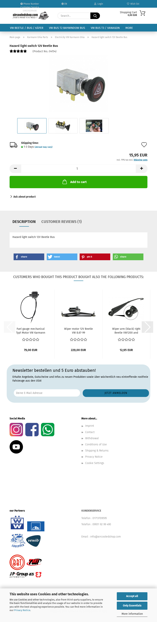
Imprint (89, 425)
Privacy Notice (22, 610)
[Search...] (95, 15)
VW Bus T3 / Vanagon (105, 28)
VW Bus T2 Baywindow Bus (67, 28)
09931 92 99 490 (101, 524)
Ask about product (24, 196)
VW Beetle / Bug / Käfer (26, 28)
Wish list (134, 3)
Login (99, 3)
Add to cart (78, 182)
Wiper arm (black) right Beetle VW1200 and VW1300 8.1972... (126, 331)
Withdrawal (92, 438)
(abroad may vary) (43, 147)
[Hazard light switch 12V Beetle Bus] (78, 83)
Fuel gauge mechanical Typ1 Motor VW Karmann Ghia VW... (30, 331)
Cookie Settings (94, 463)
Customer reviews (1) (61, 221)
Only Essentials (132, 605)
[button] (15, 168)
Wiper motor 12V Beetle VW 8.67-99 (78, 330)
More (129, 28)
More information (132, 613)
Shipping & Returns (97, 450)
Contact (90, 432)
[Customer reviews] (18, 52)
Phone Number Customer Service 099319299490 (29, 5)
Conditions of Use (96, 444)
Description (24, 221)
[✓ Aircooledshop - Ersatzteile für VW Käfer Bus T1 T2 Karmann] (31, 16)
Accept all (132, 596)
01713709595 (99, 518)
